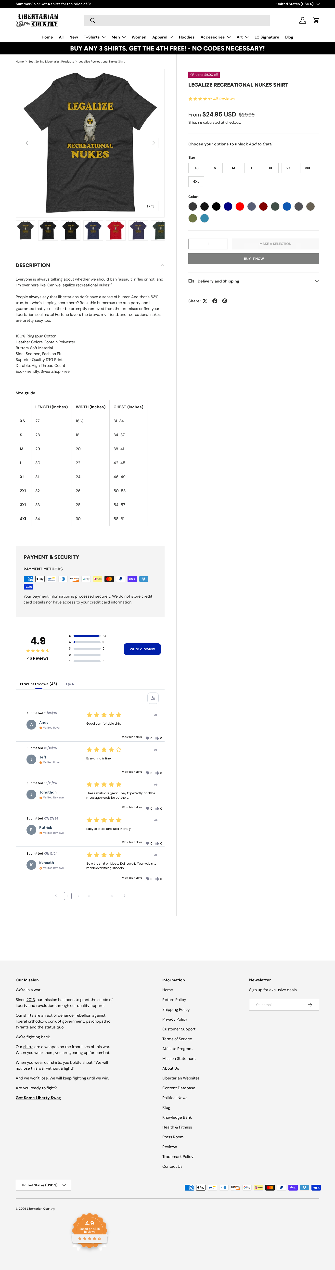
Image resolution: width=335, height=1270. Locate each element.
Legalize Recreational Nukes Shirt (102, 62)
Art (240, 37)
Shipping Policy (176, 1009)
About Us (170, 1068)
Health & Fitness (177, 1127)
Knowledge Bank (177, 1117)
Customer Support (178, 1029)
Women (139, 37)
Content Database (178, 1087)
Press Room (172, 1137)
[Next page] (124, 896)
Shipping (195, 122)
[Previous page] (56, 896)
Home (47, 37)
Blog (289, 37)
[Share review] (156, 715)
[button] (316, 20)
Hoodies (187, 37)
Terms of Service (177, 1038)
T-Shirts (92, 37)
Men (116, 37)
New (73, 37)
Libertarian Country (40, 1209)
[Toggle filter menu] (153, 698)
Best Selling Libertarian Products (51, 62)
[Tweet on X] (205, 301)
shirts (28, 1046)
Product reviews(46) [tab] (38, 683)
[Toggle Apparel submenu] (171, 37)
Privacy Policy (174, 1019)
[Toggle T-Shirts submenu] (104, 37)
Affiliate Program (177, 1048)
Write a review (142, 649)
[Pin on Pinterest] (225, 301)
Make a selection (275, 244)
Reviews (169, 1146)
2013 (30, 999)
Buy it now (254, 258)
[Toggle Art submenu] (247, 37)
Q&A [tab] (70, 683)
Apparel (159, 37)
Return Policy (174, 999)
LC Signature (267, 37)
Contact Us (172, 1166)
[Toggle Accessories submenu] (229, 37)
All (61, 37)
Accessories (213, 37)
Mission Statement (179, 1058)
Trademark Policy (177, 1156)
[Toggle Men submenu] (124, 37)
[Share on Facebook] (215, 301)
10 (111, 896)
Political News (174, 1097)
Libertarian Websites (181, 1078)
